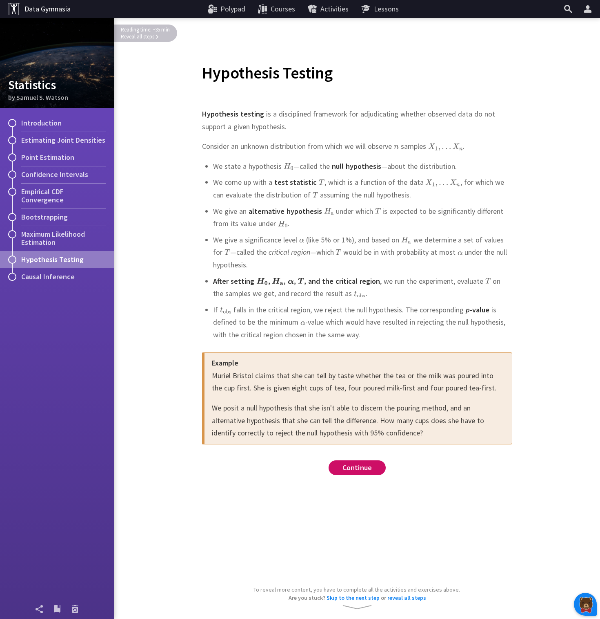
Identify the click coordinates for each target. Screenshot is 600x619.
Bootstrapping (44, 217)
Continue (357, 467)
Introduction (41, 123)
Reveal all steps (137, 36)
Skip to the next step (353, 597)
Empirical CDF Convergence (42, 195)
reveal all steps (406, 597)
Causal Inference (48, 276)
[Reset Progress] (75, 609)
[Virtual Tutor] (585, 604)
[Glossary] (57, 609)
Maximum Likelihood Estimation (53, 238)
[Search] (568, 9)
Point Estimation (47, 157)
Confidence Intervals (54, 174)
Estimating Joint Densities (63, 140)
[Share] (39, 609)
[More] (589, 9)
